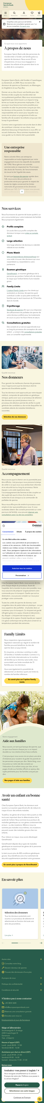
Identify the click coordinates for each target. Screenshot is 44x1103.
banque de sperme (20, 176)
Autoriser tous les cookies (22, 568)
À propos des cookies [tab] (33, 532)
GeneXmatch (12, 273)
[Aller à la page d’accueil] (8, 5)
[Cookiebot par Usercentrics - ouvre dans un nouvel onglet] (32, 525)
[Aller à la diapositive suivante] (41, 943)
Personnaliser (21, 575)
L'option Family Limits (15, 290)
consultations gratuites (33, 332)
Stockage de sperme (15, 310)
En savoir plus (25, 26)
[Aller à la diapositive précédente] (3, 943)
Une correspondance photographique (21, 257)
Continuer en (22, 1097)
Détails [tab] (19, 532)
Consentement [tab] (7, 532)
